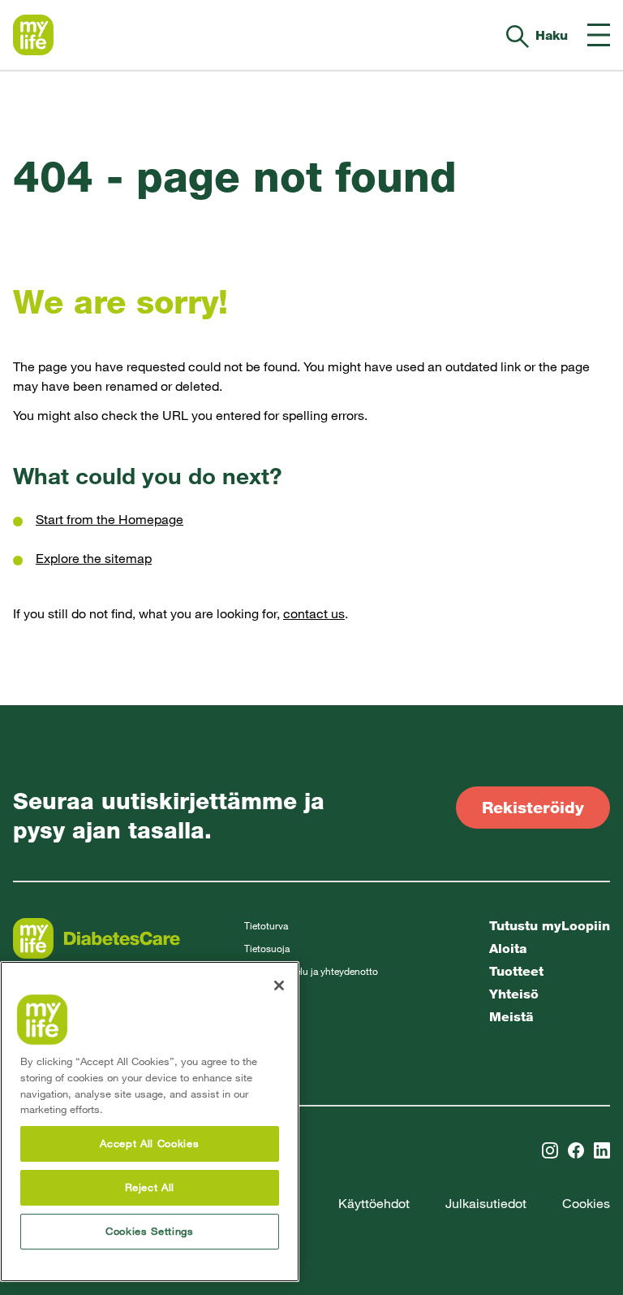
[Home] (33, 35)
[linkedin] (602, 1150)
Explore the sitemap (94, 558)
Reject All (150, 1187)
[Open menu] (598, 35)
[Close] (279, 985)
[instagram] (550, 1150)
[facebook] (576, 1150)
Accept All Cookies (149, 1143)
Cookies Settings (149, 1231)
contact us (314, 614)
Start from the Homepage (109, 519)
